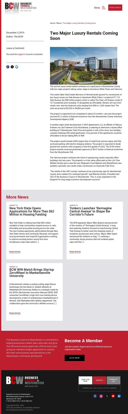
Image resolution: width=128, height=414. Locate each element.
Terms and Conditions (14, 408)
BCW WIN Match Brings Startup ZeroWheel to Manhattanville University (31, 273)
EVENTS (99, 380)
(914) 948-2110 (13, 401)
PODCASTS (115, 7)
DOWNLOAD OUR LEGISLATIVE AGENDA (99, 388)
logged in (22, 54)
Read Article (14, 252)
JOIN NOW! (74, 358)
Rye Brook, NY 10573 (13, 399)
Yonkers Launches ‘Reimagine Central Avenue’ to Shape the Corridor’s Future (91, 211)
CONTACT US (113, 380)
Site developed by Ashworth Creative (19, 410)
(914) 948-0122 (26, 401)
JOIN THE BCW (85, 380)
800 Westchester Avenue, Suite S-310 (19, 396)
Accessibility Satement (31, 408)
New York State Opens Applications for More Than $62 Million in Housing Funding (31, 211)
